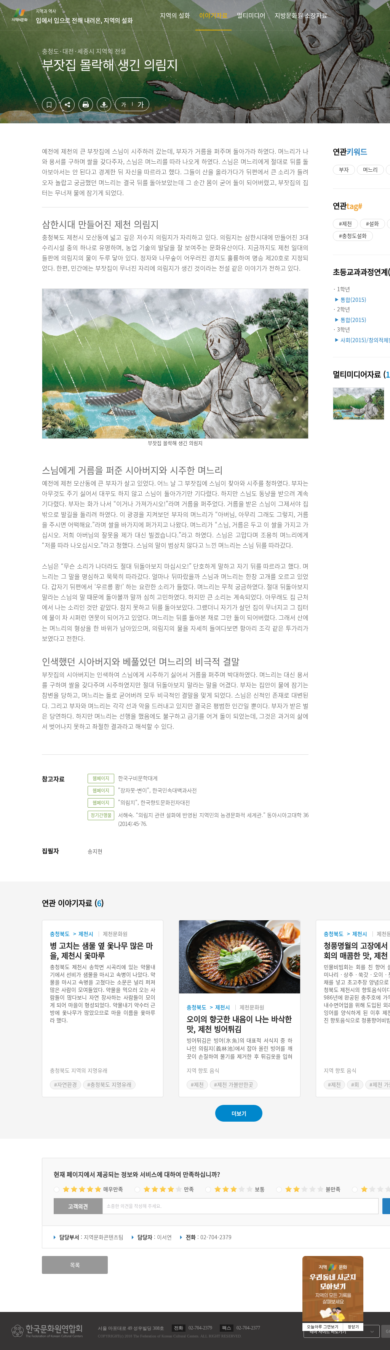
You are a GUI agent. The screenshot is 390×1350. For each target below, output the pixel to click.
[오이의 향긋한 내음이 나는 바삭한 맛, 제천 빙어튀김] (239, 957)
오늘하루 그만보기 (323, 1326)
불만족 (333, 1189)
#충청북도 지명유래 (109, 1084)
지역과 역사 (84, 16)
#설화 (372, 223)
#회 (355, 1084)
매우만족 (113, 1189)
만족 (189, 1189)
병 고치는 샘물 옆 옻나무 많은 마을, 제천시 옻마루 (101, 951)
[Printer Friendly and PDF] (85, 109)
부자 (344, 169)
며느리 (370, 169)
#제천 (345, 223)
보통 (260, 1189)
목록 (75, 1265)
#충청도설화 (353, 235)
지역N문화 (23, 15)
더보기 (239, 1113)
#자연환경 (65, 1084)
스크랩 (49, 104)
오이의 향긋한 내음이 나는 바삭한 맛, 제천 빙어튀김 (239, 1024)
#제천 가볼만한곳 (233, 1084)
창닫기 (353, 1326)
